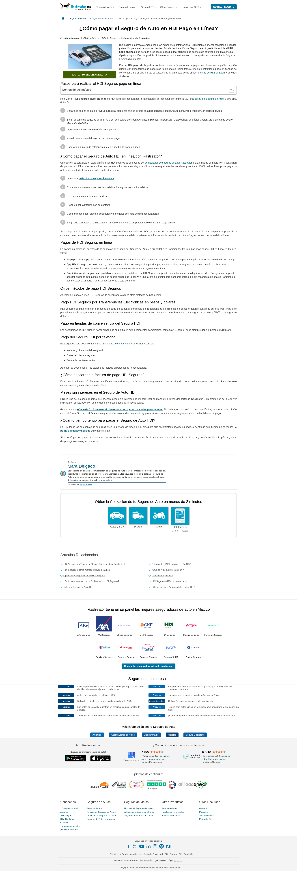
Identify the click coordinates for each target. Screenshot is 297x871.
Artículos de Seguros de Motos (139, 812)
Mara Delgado (81, 466)
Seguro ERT (147, 7)
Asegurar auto (151, 735)
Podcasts (203, 812)
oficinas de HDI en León (211, 72)
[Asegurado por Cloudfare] (100, 784)
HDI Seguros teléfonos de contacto (169, 581)
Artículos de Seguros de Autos (101, 815)
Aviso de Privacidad (153, 854)
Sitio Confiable (67, 819)
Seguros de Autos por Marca (101, 819)
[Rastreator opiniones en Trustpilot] (156, 785)
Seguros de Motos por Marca (138, 815)
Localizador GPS (190, 7)
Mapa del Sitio (206, 819)
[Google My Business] (131, 756)
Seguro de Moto (126, 7)
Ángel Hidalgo (86, 485)
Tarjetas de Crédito (171, 815)
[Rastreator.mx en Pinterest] (161, 846)
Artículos (97, 735)
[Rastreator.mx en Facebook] (128, 847)
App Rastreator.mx (88, 745)
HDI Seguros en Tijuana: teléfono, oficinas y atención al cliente (94, 564)
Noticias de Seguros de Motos (139, 808)
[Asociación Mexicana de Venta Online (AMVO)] (192, 785)
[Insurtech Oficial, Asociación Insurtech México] (172, 784)
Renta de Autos (169, 808)
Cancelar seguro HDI (162, 575)
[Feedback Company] (191, 756)
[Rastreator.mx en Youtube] (141, 846)
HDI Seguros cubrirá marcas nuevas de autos (86, 569)
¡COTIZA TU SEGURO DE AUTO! (90, 74)
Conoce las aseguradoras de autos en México (148, 666)
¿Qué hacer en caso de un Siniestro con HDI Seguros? (91, 581)
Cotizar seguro (223, 7)
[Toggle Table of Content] (229, 90)
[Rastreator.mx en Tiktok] (168, 846)
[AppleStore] (100, 758)
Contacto (64, 822)
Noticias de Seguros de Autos (101, 812)
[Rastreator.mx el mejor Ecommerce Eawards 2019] (136, 784)
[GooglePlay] (75, 758)
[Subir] (291, 865)
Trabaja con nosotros (70, 826)
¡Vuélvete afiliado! (69, 829)
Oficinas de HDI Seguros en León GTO (171, 564)
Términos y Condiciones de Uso (125, 854)
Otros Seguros (167, 7)
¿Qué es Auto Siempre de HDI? (168, 569)
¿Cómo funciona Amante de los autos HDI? (173, 587)
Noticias (172, 735)
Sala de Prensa (206, 815)
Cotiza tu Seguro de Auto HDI (78, 587)
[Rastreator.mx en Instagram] (155, 847)
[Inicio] (63, 18)
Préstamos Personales (173, 812)
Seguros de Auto (95, 808)
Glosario (203, 808)
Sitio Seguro (66, 815)
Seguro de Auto (104, 7)
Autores (64, 812)
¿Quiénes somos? (69, 808)
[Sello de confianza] (118, 784)
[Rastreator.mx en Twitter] (135, 846)
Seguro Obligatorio (195, 735)
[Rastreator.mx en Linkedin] (148, 846)
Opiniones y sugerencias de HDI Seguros (84, 575)
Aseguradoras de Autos (123, 735)
